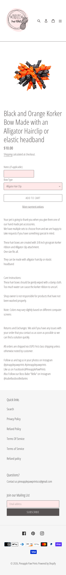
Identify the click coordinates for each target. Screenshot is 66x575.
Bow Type (8, 180)
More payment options (33, 207)
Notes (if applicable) (13, 167)
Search (10, 409)
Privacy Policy (13, 419)
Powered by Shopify (47, 563)
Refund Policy (14, 429)
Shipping (8, 154)
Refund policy (14, 458)
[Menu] (60, 21)
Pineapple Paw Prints (28, 563)
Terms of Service (15, 449)
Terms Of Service (16, 439)
